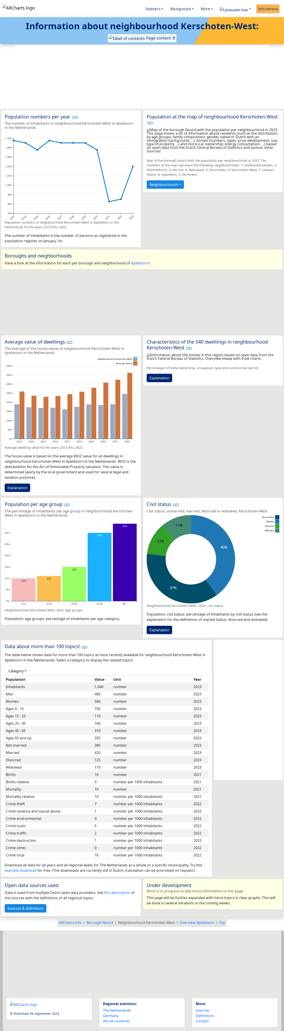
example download (21, 870)
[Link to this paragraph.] (75, 116)
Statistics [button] (153, 8)
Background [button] (180, 8)
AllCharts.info (70, 922)
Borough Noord (100, 922)
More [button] (205, 8)
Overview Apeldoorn (197, 922)
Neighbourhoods (164, 184)
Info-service (268, 8)
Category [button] (16, 671)
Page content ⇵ (160, 38)
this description (117, 892)
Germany (110, 1015)
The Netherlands (117, 1010)
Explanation (17, 487)
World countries (116, 1021)
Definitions (205, 1015)
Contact (202, 1021)
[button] (235, 8)
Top (222, 922)
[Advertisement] (142, 77)
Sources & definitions (25, 908)
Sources (202, 1010)
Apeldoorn (140, 263)
